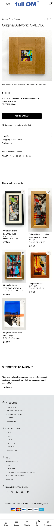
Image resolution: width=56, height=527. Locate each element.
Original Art (6, 19)
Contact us (10, 469)
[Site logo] (27, 4)
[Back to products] (47, 18)
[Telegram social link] (26, 156)
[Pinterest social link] (20, 156)
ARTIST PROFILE (12, 462)
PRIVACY (37, 504)
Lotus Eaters (11, 450)
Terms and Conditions (15, 476)
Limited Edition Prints (14, 410)
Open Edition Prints (14, 414)
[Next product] (50, 18)
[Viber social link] (30, 156)
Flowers (9, 436)
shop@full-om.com (20, 487)
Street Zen (10, 443)
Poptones (10, 439)
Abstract (11, 152)
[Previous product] (44, 18)
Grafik (8, 433)
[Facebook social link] (10, 156)
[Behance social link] (28, 492)
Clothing (10, 417)
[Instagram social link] (17, 492)
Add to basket (22, 116)
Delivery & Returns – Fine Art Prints (20, 472)
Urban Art (10, 446)
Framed (17, 19)
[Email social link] (16, 156)
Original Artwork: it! (37, 283)
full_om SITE (10, 479)
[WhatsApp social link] (23, 156)
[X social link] (13, 156)
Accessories (11, 421)
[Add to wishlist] (23, 192)
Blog (8, 465)
